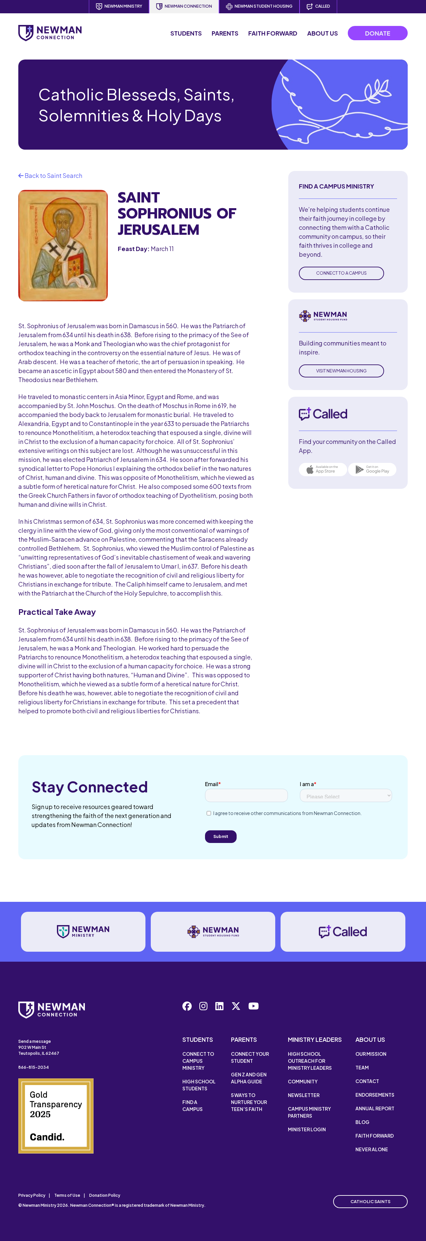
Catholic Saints (370, 1201)
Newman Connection (188, 6)
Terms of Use (67, 1195)
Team (362, 1067)
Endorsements (374, 1095)
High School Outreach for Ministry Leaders (310, 1061)
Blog (362, 1122)
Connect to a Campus (341, 273)
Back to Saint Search (53, 175)
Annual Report (374, 1108)
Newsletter (304, 1095)
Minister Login (307, 1129)
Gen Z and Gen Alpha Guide (249, 1077)
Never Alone (371, 1149)
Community (303, 1081)
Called (322, 6)
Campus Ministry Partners (309, 1112)
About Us (322, 33)
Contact (367, 1081)
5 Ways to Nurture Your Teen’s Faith (249, 1102)
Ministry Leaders (315, 1039)
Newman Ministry (123, 6)
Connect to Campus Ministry (198, 1061)
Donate (377, 33)
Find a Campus (192, 1105)
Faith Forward (272, 33)
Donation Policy (104, 1195)
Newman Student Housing (264, 6)
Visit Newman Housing (341, 370)
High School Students (199, 1084)
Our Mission (370, 1054)
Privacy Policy (31, 1195)
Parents (225, 33)
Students (186, 33)
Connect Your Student (250, 1057)
